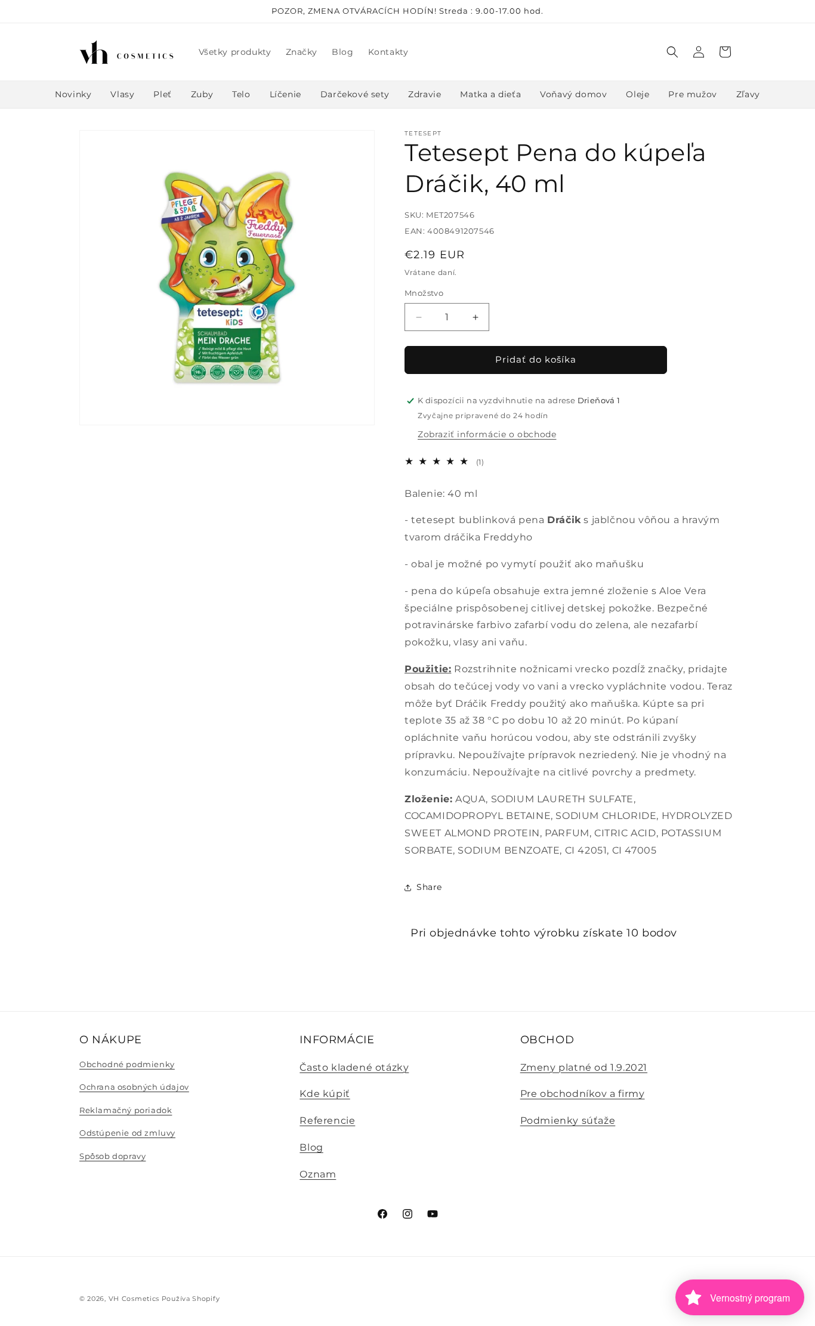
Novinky (73, 94)
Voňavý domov (573, 94)
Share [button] (429, 887)
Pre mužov (692, 94)
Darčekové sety (354, 94)
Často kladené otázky (354, 1067)
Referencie (327, 1120)
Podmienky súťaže (568, 1120)
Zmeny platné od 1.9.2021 (583, 1067)
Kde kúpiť (325, 1093)
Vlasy (122, 94)
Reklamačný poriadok (125, 1110)
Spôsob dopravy (112, 1156)
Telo (241, 94)
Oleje (637, 94)
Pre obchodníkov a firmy (582, 1093)
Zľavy (748, 94)
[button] (672, 52)
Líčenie (285, 94)
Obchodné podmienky (127, 1064)
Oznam (318, 1174)
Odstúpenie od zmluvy (127, 1133)
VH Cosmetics (134, 1298)
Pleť (162, 94)
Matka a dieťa (490, 94)
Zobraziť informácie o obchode (487, 434)
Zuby (202, 94)
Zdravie (424, 94)
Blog (311, 1147)
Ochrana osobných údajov (134, 1087)
